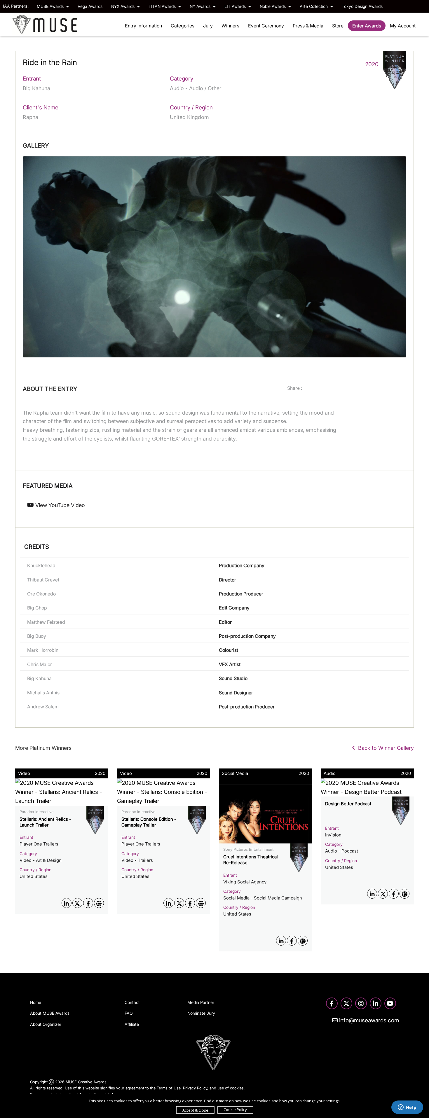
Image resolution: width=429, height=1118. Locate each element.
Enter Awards (366, 26)
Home (35, 1002)
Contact (132, 1002)
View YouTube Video (59, 505)
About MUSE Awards (49, 1013)
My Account (403, 26)
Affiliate (132, 1024)
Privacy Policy (195, 1088)
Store (337, 26)
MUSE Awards (51, 6)
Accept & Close (195, 1110)
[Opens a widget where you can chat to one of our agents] (407, 1107)
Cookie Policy (235, 1109)
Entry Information (143, 26)
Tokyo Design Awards (362, 6)
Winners (230, 26)
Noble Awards (273, 6)
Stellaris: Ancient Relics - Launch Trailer (45, 822)
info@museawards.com (368, 1020)
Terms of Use (169, 1088)
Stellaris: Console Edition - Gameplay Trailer (148, 822)
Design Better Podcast (348, 803)
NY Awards (201, 6)
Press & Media (308, 26)
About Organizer (45, 1024)
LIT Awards (235, 6)
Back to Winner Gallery (384, 748)
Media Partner (200, 1002)
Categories (182, 26)
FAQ (129, 1013)
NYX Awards (123, 6)
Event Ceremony (266, 26)
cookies (237, 1088)
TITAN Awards (163, 6)
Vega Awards (90, 6)
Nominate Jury (201, 1013)
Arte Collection (314, 6)
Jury (208, 26)
